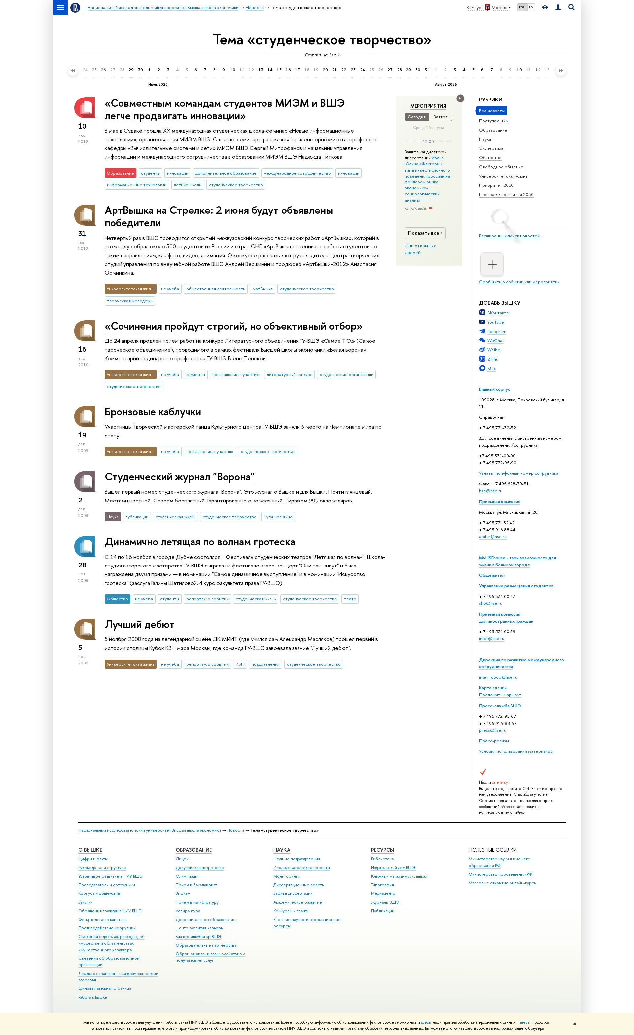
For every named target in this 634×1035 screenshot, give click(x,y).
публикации (136, 517)
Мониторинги (286, 876)
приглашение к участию (236, 374)
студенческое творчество (236, 185)
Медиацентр (383, 893)
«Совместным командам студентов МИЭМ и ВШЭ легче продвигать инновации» (225, 109)
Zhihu (492, 359)
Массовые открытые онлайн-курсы (503, 883)
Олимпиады (186, 876)
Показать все (423, 232)
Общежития (492, 575)
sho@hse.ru (490, 603)
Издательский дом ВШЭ (393, 867)
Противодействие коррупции (107, 928)
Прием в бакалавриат (196, 885)
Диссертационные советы (299, 885)
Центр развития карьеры (200, 928)
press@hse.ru (492, 730)
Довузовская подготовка (200, 867)
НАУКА (281, 849)
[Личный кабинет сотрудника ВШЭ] (558, 7)
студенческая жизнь (175, 517)
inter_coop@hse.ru (498, 677)
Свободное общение (501, 167)
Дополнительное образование (206, 919)
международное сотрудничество (297, 173)
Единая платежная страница (104, 988)
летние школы (188, 185)
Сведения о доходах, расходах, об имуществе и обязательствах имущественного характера (111, 943)
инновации (177, 173)
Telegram (496, 331)
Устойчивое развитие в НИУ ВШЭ (110, 876)
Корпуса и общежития (99, 893)
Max (491, 368)
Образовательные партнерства (206, 945)
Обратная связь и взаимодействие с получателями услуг (210, 957)
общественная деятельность (215, 289)
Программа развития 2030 (506, 194)
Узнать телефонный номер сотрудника (518, 473)
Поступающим (494, 121)
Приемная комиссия (499, 501)
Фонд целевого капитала (102, 919)
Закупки (85, 902)
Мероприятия (428, 106)
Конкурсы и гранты (291, 911)
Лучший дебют (140, 624)
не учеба (170, 289)
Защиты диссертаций (293, 893)
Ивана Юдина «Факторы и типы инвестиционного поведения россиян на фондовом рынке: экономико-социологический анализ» (427, 179)
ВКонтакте (498, 313)
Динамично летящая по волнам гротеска (200, 541)
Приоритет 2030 (496, 185)
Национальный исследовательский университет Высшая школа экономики (149, 830)
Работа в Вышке (92, 997)
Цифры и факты (93, 859)
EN (531, 7)
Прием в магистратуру (197, 902)
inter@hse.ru (491, 638)
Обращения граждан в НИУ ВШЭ (110, 911)
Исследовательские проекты (301, 867)
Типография (382, 885)
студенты (150, 173)
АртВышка (262, 289)
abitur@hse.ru (493, 536)
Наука (485, 139)
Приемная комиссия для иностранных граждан (506, 617)
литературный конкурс (289, 374)
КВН (240, 664)
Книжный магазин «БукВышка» (399, 876)
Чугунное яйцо (278, 517)
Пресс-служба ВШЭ (500, 706)
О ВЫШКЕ (90, 849)
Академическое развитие (297, 902)
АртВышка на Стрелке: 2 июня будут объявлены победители (219, 216)
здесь (426, 1022)
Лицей (182, 859)
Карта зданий (493, 688)
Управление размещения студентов (516, 586)
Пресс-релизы (494, 741)
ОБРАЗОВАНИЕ (194, 849)
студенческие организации (346, 374)
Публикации (382, 911)
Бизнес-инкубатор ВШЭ (198, 936)
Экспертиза (491, 148)
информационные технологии (136, 185)
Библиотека (382, 859)
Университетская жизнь (503, 176)
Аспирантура (188, 911)
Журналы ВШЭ (385, 902)
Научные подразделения (296, 859)
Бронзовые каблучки (153, 411)
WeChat (495, 340)
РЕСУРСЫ (382, 849)
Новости (235, 830)
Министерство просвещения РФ (500, 874)
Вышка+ (183, 893)
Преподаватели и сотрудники (106, 885)
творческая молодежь (129, 301)
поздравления (266, 664)
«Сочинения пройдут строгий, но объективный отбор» (234, 325)
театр (350, 599)
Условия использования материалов (516, 751)
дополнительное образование (226, 173)
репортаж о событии (207, 599)
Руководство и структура (102, 867)
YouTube (495, 322)
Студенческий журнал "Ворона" (180, 476)
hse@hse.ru (490, 491)
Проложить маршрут (500, 694)
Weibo (493, 350)
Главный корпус (494, 389)
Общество (490, 157)
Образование (493, 130)
